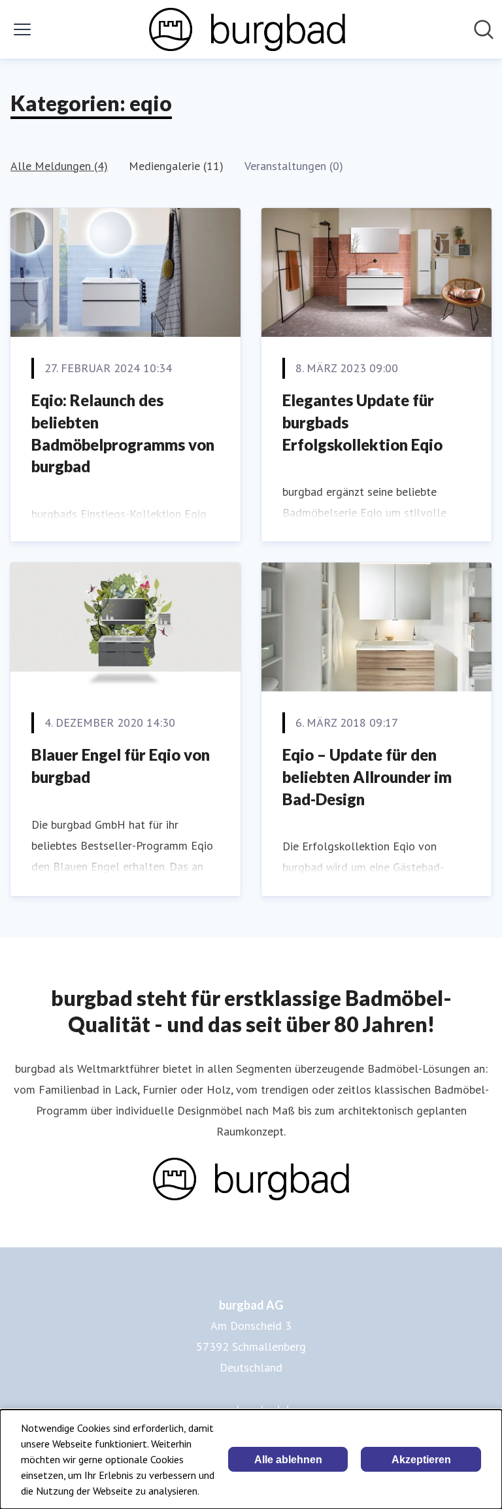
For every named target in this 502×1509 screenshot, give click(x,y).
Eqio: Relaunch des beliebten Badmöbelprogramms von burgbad (122, 433)
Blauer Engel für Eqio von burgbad (120, 765)
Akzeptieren (421, 1459)
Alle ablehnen (288, 1459)
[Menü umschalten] (22, 29)
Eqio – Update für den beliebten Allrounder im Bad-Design (367, 776)
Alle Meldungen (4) (59, 165)
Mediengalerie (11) (176, 165)
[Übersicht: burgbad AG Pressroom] (247, 29)
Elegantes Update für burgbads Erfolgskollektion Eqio (362, 421)
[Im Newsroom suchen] (483, 29)
